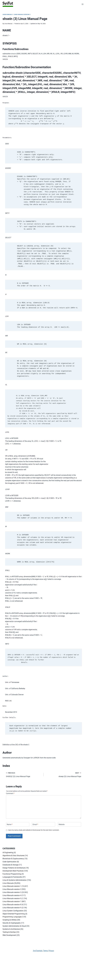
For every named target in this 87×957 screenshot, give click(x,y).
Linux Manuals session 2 (12, 889)
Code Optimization (9, 862)
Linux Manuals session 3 (22, 14)
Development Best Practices (13, 871)
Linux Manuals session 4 (12, 895)
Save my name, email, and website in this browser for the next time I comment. (33, 830)
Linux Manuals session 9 (12, 908)
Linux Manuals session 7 (12, 901)
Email (35, 824)
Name (9, 824)
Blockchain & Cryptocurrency (13, 859)
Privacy (51, 951)
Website (62, 824)
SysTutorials (37, 951)
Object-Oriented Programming (14, 914)
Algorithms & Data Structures (13, 856)
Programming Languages (12, 917)
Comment (10, 793)
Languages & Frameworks (12, 877)
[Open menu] (82, 4)
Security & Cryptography (12, 923)
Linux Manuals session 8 (12, 905)
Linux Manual (8, 23)
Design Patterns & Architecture (14, 868)
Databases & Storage (10, 865)
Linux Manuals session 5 (12, 898)
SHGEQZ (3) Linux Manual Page (18, 774)
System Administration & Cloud (14, 926)
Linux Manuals (7, 14)
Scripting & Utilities (10, 920)
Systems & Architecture (11, 929)
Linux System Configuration (13, 911)
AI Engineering (8, 853)
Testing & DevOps (9, 932)
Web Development (9, 935)
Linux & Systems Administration (15, 880)
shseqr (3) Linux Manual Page (70, 774)
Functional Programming (12, 874)
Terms (45, 951)
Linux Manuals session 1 (12, 886)
